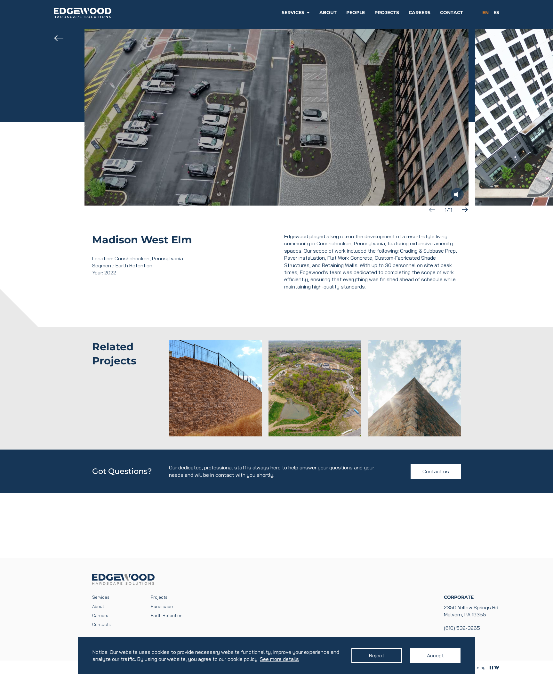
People (355, 12)
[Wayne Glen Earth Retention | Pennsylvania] (215, 388)
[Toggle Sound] (457, 194)
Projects (386, 12)
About (328, 12)
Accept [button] (435, 655)
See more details (279, 659)
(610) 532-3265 (462, 628)
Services (293, 12)
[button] (465, 210)
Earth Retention (166, 615)
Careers (419, 12)
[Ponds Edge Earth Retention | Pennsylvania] (315, 388)
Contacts (101, 624)
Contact (451, 12)
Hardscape (162, 606)
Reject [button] (376, 655)
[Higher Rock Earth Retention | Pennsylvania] (414, 388)
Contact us (435, 471)
